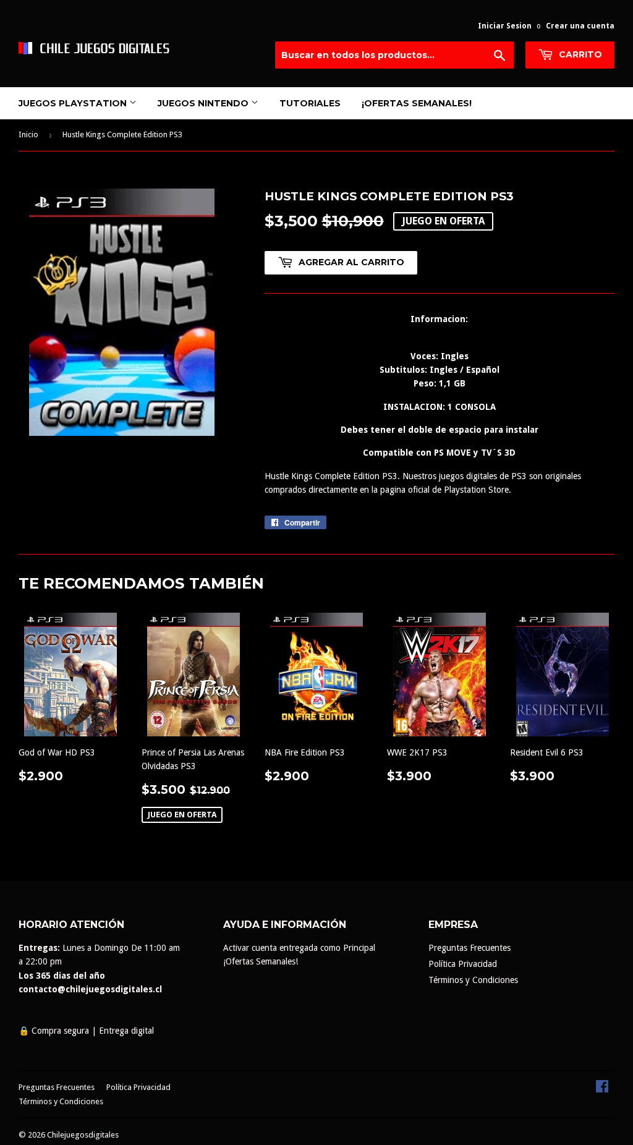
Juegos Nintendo (204, 103)
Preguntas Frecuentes (469, 948)
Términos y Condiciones (473, 980)
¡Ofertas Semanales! (417, 103)
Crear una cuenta (580, 26)
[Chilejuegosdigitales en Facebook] (602, 1089)
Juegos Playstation (74, 103)
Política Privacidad (462, 964)
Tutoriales (310, 103)
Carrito (579, 54)
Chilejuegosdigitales (83, 1134)
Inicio (28, 134)
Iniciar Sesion (505, 26)
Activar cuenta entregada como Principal (299, 948)
